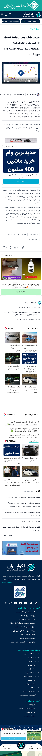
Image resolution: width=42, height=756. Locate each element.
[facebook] (15, 603)
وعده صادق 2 (33, 239)
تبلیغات (32, 705)
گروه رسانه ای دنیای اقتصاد (25, 612)
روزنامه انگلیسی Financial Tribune (22, 623)
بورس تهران (34, 234)
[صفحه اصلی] (21, 745)
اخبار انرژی (32, 669)
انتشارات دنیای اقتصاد (27, 638)
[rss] (6, 603)
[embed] (19, 247)
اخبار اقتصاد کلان (30, 654)
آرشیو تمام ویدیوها (29, 691)
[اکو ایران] (32, 14)
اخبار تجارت (32, 665)
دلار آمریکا (7, 21)
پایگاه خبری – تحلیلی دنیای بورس (23, 631)
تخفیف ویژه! (21, 292)
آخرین (37, 491)
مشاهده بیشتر (8, 535)
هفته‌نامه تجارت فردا (28, 634)
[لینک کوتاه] (22, 247)
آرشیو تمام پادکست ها (28, 695)
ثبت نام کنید (13, 738)
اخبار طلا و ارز (31, 661)
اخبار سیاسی (32, 680)
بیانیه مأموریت (29, 716)
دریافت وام (21, 181)
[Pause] (3, 278)
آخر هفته (33, 688)
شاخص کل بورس (33, 21)
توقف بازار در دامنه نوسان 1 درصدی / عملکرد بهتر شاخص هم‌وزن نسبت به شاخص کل (20, 313)
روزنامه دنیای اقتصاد (28, 616)
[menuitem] (15, 247)
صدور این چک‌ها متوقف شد (30, 521)
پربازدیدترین (28, 491)
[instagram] (36, 603)
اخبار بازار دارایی (30, 673)
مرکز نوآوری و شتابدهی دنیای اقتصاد (22, 642)
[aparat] (10, 603)
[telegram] (20, 603)
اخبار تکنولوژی (31, 684)
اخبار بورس (32, 657)
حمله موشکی (10, 234)
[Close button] (40, 729)
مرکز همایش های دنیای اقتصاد (24, 627)
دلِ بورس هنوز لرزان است (28, 307)
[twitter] (31, 603)
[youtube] (25, 603)
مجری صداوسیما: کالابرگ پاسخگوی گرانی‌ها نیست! (23, 497)
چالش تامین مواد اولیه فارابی (27, 319)
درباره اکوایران (30, 712)
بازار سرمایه (22, 234)
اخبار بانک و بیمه (30, 676)
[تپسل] (4, 147)
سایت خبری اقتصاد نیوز (26, 619)
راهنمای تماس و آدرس (27, 708)
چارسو (32, 28)
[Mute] (6, 278)
